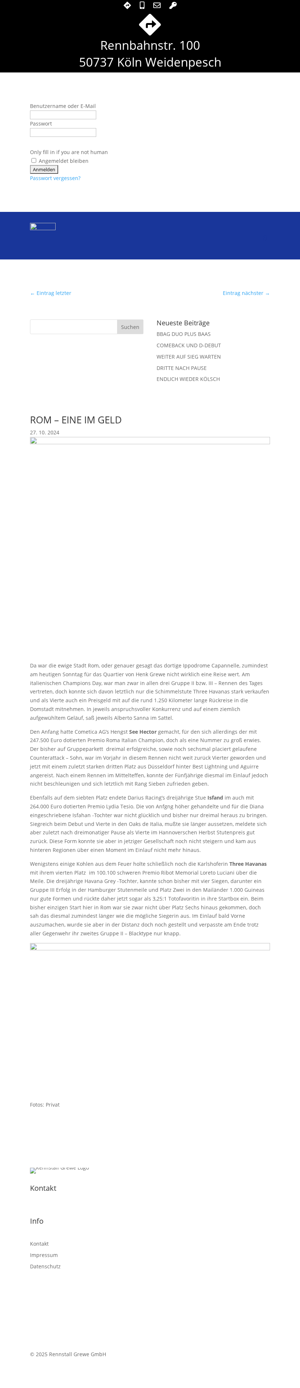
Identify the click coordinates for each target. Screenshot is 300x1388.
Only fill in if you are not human (69, 152)
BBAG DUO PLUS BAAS (184, 333)
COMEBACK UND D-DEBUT (189, 345)
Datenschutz (45, 1266)
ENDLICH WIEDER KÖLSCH (188, 378)
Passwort (41, 123)
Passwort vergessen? (55, 178)
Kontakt (39, 1243)
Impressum (44, 1255)
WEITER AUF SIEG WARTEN (189, 356)
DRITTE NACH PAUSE (182, 367)
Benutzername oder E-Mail (63, 105)
